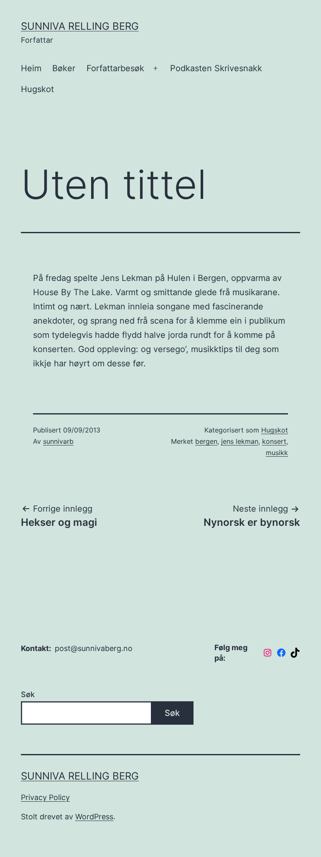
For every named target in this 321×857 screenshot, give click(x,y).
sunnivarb (58, 441)
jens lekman (239, 441)
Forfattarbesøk (115, 68)
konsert (274, 441)
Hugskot (37, 89)
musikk (277, 452)
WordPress (94, 816)
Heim (31, 68)
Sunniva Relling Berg (80, 26)
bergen (206, 441)
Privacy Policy (45, 797)
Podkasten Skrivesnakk (216, 68)
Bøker (63, 68)
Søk (28, 694)
